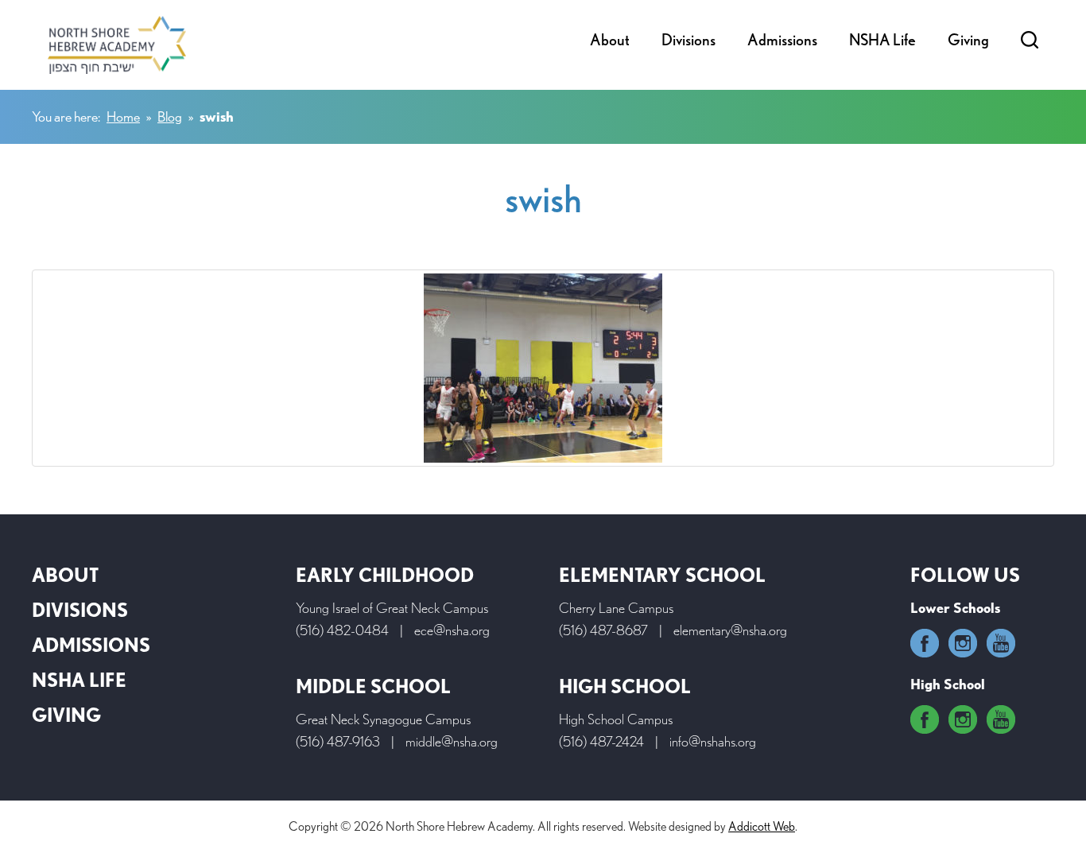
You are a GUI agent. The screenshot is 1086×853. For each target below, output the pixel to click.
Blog (169, 116)
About (610, 39)
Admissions (782, 39)
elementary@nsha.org (730, 630)
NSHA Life (882, 39)
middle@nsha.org (451, 741)
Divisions (688, 39)
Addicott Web (761, 826)
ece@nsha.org (452, 630)
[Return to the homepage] (117, 45)
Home (123, 116)
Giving (968, 39)
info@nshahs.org (712, 741)
